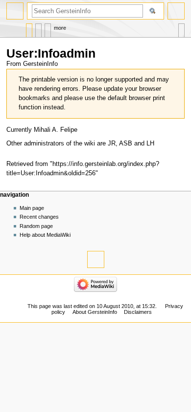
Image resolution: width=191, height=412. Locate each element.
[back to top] (95, 259)
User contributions (47, 28)
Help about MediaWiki (45, 235)
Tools (181, 28)
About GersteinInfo (94, 312)
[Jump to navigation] (15, 11)
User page (29, 28)
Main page (32, 208)
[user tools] (176, 11)
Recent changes (39, 217)
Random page (36, 226)
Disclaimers (138, 312)
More (60, 28)
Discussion (38, 28)
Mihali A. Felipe (55, 129)
